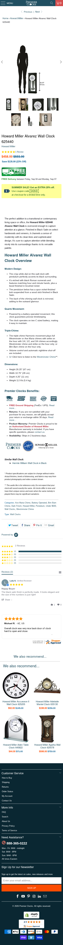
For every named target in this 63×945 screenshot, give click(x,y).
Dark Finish (16, 506)
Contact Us (7, 800)
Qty (3, 203)
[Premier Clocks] (31, 3)
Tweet (14, 525)
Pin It (39, 525)
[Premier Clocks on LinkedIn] (39, 896)
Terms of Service (9, 830)
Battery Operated (39, 503)
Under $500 (51, 506)
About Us (6, 821)
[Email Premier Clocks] (45, 896)
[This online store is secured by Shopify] (31, 918)
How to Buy (7, 778)
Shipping (5, 782)
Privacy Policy (8, 826)
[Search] (52, 3)
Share (27, 525)
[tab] (7, 573)
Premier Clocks (26, 906)
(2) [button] (15, 551)
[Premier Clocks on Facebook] (17, 896)
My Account (7, 796)
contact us (39, 432)
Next (37, 12)
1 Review (19, 152)
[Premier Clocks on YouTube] (23, 896)
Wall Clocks (10, 509)
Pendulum (40, 506)
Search (5, 817)
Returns (5, 787)
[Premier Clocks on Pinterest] (28, 896)
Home (5, 18)
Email (51, 525)
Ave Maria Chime (22, 503)
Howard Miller (16, 18)
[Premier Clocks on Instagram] (34, 896)
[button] (7, 599)
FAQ (4, 812)
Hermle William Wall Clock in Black (29, 463)
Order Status (7, 791)
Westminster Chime (46, 357)
